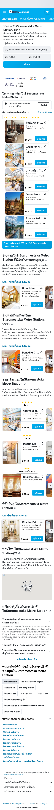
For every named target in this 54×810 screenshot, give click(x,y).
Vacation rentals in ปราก (13, 728)
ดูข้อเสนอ (41, 138)
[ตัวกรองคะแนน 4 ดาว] (24, 117)
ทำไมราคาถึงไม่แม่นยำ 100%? (18, 791)
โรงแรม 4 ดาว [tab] (26, 693)
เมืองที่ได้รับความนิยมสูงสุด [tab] (32, 681)
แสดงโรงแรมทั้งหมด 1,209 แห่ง (16, 281)
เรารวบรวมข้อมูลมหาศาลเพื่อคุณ (19, 786)
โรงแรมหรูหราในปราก (12, 742)
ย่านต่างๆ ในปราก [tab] (26, 687)
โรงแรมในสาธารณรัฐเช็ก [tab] (14, 699)
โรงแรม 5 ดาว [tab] (42, 693)
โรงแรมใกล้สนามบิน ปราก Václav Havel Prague (23, 761)
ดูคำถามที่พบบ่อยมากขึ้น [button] (27, 659)
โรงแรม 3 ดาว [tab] (10, 693)
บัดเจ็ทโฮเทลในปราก (11, 757)
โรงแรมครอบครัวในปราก (13, 746)
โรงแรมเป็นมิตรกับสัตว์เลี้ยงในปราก (17, 753)
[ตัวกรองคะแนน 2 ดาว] (5, 117)
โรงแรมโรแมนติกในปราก (13, 735)
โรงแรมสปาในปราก (11, 750)
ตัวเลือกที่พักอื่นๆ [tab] (10, 681)
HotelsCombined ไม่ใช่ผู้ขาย (17, 782)
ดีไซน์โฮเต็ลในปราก (11, 732)
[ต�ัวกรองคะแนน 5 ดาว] (35, 117)
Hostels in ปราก (10, 724)
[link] (27, 245)
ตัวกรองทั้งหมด (45, 112)
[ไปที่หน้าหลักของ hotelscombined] (19, 11)
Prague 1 (45, 803)
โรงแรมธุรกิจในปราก (11, 739)
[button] (4, 11)
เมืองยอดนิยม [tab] (9, 687)
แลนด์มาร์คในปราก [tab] (12, 711)
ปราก (32, 803)
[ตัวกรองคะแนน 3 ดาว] (14, 117)
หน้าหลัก (6, 803)
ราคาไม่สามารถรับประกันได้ (13, 774)
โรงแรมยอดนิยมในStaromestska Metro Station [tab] (24, 705)
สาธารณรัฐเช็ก (17, 803)
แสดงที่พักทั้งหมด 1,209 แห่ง (15, 515)
